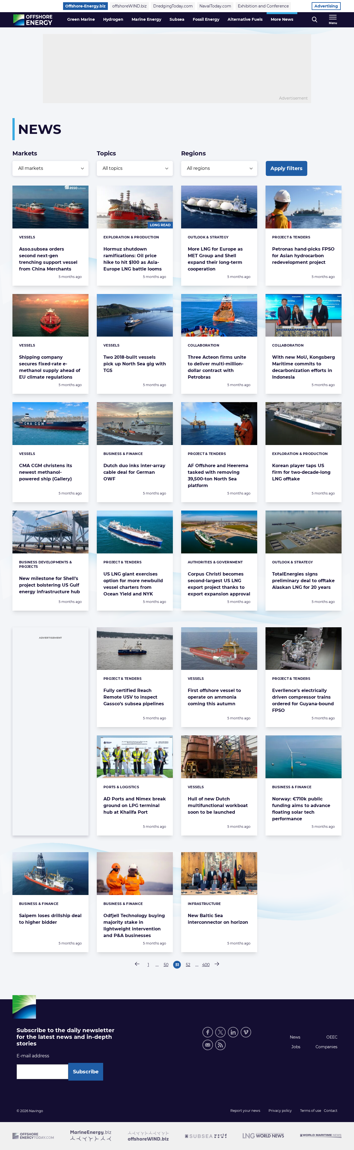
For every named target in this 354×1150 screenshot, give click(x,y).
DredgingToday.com (173, 6)
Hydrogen (113, 19)
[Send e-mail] (207, 1045)
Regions (193, 153)
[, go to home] (32, 19)
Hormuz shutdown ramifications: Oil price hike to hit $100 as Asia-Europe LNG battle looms (132, 259)
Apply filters (286, 168)
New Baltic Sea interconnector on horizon (218, 919)
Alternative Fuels (245, 19)
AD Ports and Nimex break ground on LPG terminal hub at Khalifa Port (134, 805)
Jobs (295, 1046)
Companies (326, 1046)
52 (189, 965)
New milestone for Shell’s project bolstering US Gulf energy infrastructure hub (49, 585)
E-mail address (33, 1055)
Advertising (326, 6)
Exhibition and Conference (263, 6)
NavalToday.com (215, 6)
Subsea (177, 19)
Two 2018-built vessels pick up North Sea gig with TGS (134, 364)
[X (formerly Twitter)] (220, 1032)
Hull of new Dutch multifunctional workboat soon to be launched (218, 805)
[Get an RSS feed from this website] (220, 1045)
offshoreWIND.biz (129, 6)
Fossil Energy (206, 19)
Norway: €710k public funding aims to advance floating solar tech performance (301, 808)
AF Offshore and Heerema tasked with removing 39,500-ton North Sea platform (218, 475)
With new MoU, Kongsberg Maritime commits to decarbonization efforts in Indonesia (303, 367)
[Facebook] (207, 1032)
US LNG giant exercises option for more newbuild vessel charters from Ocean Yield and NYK (133, 584)
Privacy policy (280, 1111)
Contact (330, 1111)
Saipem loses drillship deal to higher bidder (50, 919)
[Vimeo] (246, 1032)
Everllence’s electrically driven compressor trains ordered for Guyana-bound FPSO (303, 700)
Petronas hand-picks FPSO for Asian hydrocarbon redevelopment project (303, 255)
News (295, 1037)
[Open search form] (314, 19)
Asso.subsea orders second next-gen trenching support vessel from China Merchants (48, 259)
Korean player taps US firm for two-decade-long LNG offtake (301, 472)
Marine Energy (146, 19)
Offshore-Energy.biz (85, 6)
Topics (106, 153)
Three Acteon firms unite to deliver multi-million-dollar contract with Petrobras (217, 367)
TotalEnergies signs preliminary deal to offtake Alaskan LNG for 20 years (303, 580)
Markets (24, 153)
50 (167, 965)
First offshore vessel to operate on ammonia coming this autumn (214, 697)
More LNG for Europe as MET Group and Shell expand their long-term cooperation (215, 259)
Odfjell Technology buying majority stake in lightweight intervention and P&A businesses (134, 925)
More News (282, 19)
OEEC (331, 1037)
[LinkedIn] (233, 1032)
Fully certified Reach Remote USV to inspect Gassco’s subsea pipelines (133, 697)
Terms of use (310, 1111)
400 (206, 965)
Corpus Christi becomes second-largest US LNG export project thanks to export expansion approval (219, 584)
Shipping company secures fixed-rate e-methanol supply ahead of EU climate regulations (49, 367)
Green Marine (81, 19)
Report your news (245, 1111)
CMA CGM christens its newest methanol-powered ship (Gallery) (45, 472)
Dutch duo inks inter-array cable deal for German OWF (134, 472)
